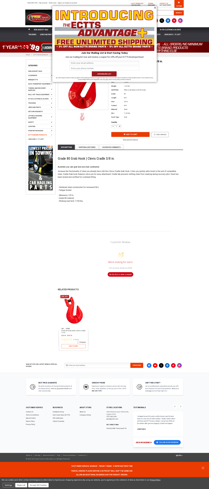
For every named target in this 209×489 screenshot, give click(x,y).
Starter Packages (35, 131)
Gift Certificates (58, 418)
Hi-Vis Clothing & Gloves (170, 30)
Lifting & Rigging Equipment (35, 117)
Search (179, 13)
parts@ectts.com (112, 419)
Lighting (31, 126)
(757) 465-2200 (111, 416)
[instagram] (180, 20)
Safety (31, 122)
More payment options (130, 140)
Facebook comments (111, 147)
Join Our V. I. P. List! (172, 34)
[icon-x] (162, 20)
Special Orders (31, 418)
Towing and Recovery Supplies (37, 89)
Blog (58, 455)
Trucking (32, 34)
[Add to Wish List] (86, 295)
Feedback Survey (58, 412)
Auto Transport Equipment (39, 84)
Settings (8, 485)
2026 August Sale (41, 30)
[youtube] (155, 365)
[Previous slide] (174, 406)
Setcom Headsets (35, 111)
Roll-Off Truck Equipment (39, 94)
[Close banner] (203, 468)
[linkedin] (168, 20)
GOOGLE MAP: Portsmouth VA (116, 428)
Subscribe (137, 365)
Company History (85, 415)
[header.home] (29, 29)
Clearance (32, 75)
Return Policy (30, 421)
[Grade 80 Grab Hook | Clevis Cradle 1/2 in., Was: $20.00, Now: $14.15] (73, 311)
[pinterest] (174, 20)
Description (66, 147)
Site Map (37, 455)
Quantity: (114, 122)
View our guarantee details (60, 388)
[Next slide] (180, 406)
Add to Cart (73, 346)
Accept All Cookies (38, 485)
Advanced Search (49, 455)
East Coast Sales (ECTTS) (61, 415)
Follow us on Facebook (168, 442)
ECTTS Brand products (37, 135)
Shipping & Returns (87, 147)
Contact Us (29, 412)
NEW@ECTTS (33, 80)
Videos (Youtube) (58, 421)
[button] (82, 117)
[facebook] (149, 365)
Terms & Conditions (32, 415)
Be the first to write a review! (120, 274)
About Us (83, 412)
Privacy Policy (30, 424)
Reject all (21, 485)
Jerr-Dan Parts (46, 34)
